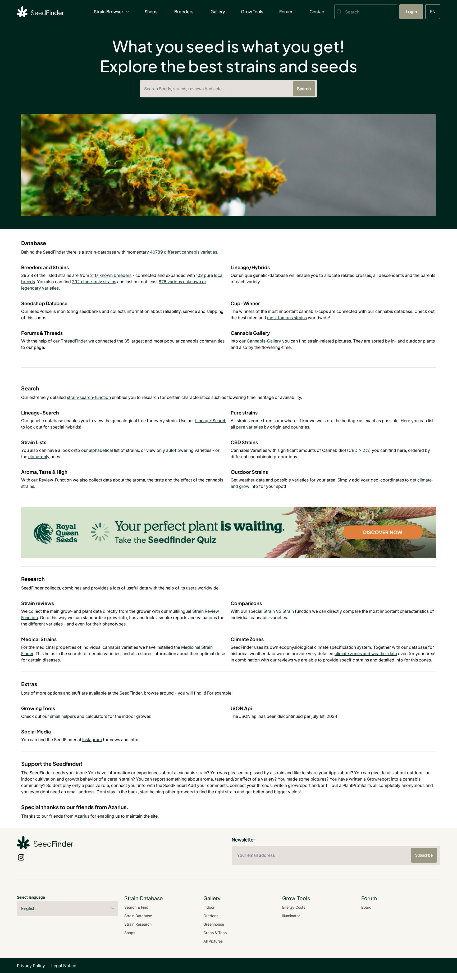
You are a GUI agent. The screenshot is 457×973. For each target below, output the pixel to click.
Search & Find (136, 907)
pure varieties (249, 427)
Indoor (208, 907)
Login (411, 11)
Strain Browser (108, 11)
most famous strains (287, 317)
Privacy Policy (31, 965)
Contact (317, 11)
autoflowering (180, 450)
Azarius (82, 816)
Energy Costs (293, 907)
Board (366, 907)
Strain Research (138, 924)
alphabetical (101, 450)
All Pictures (213, 941)
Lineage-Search (210, 420)
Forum (285, 11)
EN (433, 11)
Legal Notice (63, 965)
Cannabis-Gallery (264, 341)
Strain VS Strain (278, 611)
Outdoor (210, 915)
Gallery (218, 11)
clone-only (38, 456)
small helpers (63, 716)
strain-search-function (89, 397)
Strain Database (138, 915)
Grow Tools (252, 11)
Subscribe (424, 855)
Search (304, 88)
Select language (31, 897)
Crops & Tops (215, 932)
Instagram (92, 739)
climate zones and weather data (366, 653)
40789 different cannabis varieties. (184, 252)
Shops (151, 11)
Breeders (183, 11)
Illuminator (291, 915)
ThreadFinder (74, 341)
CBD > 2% (359, 450)
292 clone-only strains (94, 281)
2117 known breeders (110, 275)
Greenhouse (213, 924)
